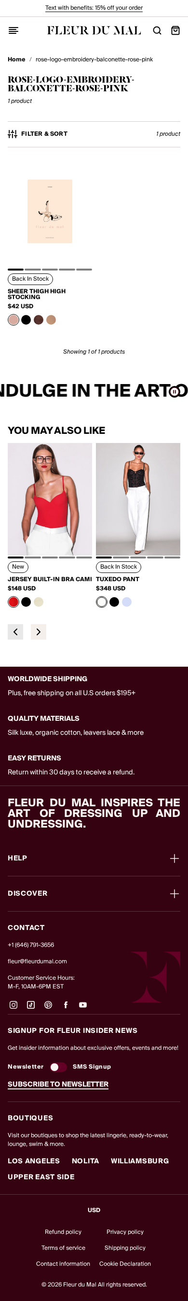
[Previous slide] (15, 632)
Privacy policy (125, 1232)
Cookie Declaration (125, 1264)
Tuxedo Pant (117, 580)
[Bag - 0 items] (175, 30)
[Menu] (13, 30)
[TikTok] (31, 1009)
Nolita (85, 1161)
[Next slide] (38, 632)
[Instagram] (13, 1009)
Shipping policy (125, 1248)
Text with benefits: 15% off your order (94, 8)
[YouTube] (83, 1009)
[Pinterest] (48, 1009)
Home (17, 60)
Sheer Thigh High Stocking (37, 294)
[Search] (157, 30)
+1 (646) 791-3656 (31, 945)
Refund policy (63, 1232)
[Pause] (174, 392)
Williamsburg (140, 1161)
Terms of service (63, 1248)
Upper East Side (41, 1177)
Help (17, 858)
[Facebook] (65, 1009)
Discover (28, 894)
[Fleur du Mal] (94, 30)
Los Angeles (34, 1161)
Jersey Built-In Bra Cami (50, 580)
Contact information (63, 1264)
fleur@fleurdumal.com (37, 962)
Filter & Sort (44, 134)
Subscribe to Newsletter (58, 1084)
